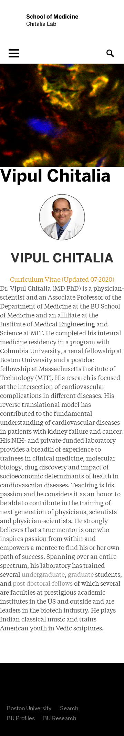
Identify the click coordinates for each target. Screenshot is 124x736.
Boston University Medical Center (62, 685)
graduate (81, 574)
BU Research (59, 718)
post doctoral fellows (43, 582)
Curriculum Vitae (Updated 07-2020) (62, 278)
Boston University (29, 708)
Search (69, 708)
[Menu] (13, 53)
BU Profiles (21, 718)
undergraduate (43, 574)
